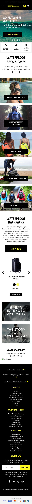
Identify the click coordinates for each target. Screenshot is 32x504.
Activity (16, 403)
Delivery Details (16, 424)
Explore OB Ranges (16, 205)
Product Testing (16, 438)
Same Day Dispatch (15, 369)
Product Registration (16, 416)
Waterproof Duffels (16, 399)
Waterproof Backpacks (16, 397)
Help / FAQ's (16, 422)
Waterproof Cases (16, 393)
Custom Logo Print (16, 447)
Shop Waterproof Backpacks (16, 123)
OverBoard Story (16, 434)
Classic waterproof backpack (16, 278)
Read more (16, 72)
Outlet (16, 406)
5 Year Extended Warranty (16, 414)
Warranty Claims (16, 418)
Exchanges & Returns (16, 426)
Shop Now (16, 248)
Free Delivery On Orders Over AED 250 (16, 375)
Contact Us (16, 420)
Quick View (16, 294)
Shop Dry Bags (16, 151)
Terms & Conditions (16, 451)
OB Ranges (16, 401)
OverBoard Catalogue (16, 436)
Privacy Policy (16, 449)
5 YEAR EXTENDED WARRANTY (15, 381)
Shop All (16, 391)
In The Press (16, 443)
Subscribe (25, 467)
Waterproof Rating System (16, 441)
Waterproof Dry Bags (16, 395)
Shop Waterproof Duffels (16, 178)
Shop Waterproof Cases (16, 97)
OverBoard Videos (16, 445)
